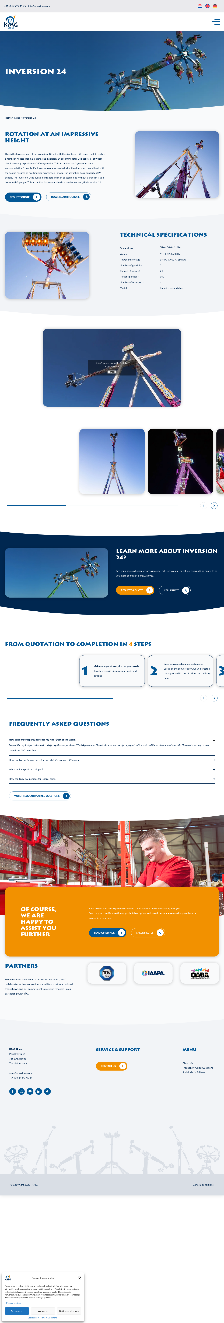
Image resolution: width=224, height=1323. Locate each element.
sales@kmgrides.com (20, 1073)
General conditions (203, 1184)
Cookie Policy (33, 1318)
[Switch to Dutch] (200, 6)
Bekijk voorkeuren (69, 1311)
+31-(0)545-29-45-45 (20, 1077)
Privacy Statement (49, 1318)
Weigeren (43, 1311)
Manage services (13, 1303)
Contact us (108, 1065)
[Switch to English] (207, 6)
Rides (17, 117)
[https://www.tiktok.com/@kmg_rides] (47, 1091)
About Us (188, 1062)
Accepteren (17, 1311)
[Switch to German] (215, 6)
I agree (111, 372)
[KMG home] (11, 27)
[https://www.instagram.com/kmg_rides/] (21, 1091)
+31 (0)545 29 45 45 (15, 6)
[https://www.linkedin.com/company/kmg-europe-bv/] (38, 1091)
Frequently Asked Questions (198, 1067)
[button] (79, 1278)
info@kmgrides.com (39, 6)
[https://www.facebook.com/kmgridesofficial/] (12, 1091)
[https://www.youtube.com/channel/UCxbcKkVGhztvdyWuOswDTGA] (30, 1091)
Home (8, 117)
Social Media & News (194, 1072)
